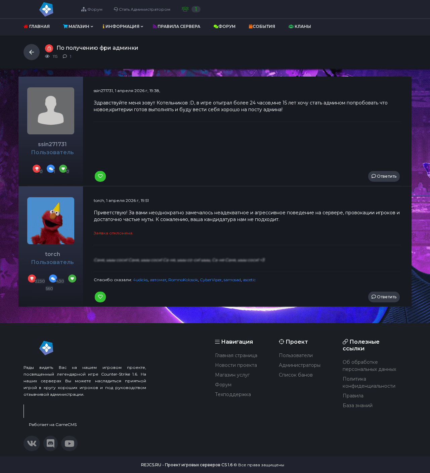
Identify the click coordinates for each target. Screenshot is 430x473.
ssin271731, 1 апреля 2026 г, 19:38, (127, 90)
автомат (158, 279)
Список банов (296, 375)
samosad (232, 279)
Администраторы (299, 365)
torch (52, 254)
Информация (121, 26)
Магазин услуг (232, 375)
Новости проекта (236, 365)
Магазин (78, 26)
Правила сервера (178, 26)
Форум (94, 9)
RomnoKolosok (183, 279)
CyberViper (211, 279)
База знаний (358, 405)
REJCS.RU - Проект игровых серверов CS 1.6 (186, 464)
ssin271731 (52, 144)
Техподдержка (233, 394)
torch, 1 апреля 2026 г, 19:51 (121, 200)
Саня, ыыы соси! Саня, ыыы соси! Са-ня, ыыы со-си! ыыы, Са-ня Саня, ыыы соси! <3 (179, 259)
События (264, 26)
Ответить (386, 176)
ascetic (249, 279)
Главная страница (236, 355)
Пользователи (296, 355)
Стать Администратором (144, 9)
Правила (353, 396)
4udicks (140, 279)
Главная (39, 26)
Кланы (302, 26)
